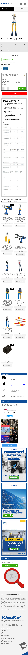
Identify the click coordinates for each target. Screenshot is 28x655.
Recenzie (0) (14, 55)
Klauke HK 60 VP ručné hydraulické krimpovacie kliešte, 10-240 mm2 (20, 274)
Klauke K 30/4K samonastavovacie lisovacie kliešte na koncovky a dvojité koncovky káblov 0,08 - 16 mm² (7, 303)
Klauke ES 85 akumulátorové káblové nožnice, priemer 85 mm (20, 247)
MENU (22, 9)
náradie (3, 599)
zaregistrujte (14, 44)
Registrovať (21, 0)
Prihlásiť (25, 0)
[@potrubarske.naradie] (5, 409)
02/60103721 (5, 64)
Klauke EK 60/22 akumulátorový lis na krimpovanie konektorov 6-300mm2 (7, 219)
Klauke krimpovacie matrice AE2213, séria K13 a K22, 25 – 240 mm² (7, 358)
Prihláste (5, 44)
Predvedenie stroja (8, 59)
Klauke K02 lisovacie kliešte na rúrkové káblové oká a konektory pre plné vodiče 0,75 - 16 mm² (7, 331)
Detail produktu (8, 226)
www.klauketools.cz (6, 621)
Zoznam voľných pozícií (10, 565)
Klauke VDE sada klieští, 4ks (20, 330)
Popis (14, 93)
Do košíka (21, 88)
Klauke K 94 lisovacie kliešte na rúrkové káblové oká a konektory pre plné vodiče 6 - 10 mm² (20, 303)
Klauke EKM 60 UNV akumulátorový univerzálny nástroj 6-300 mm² (20, 219)
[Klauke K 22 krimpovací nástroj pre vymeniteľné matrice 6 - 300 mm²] (14, 25)
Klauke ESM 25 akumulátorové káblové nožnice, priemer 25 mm (7, 274)
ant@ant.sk (6, 635)
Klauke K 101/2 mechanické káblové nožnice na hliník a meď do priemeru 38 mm (7, 247)
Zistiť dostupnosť (6, 85)
